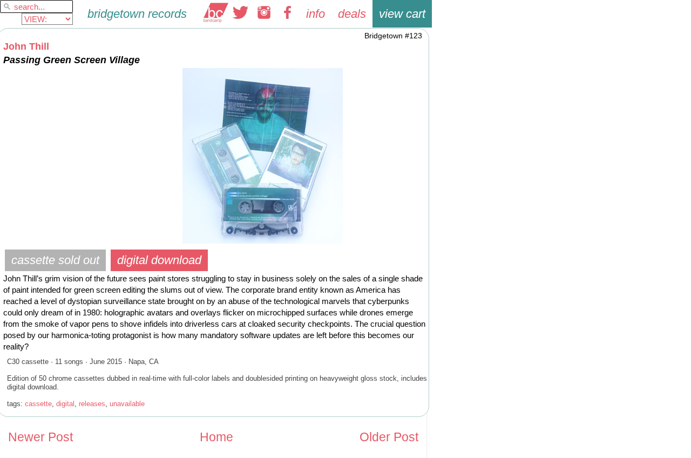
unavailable (127, 404)
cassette (38, 404)
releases (92, 404)
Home (216, 437)
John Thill (26, 46)
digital (65, 404)
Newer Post (40, 437)
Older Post (389, 437)
